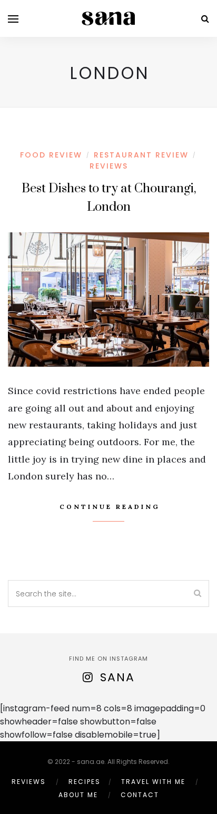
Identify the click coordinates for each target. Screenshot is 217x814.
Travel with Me (153, 781)
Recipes (84, 781)
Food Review (51, 155)
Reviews (109, 166)
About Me (78, 794)
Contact (140, 794)
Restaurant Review (141, 155)
